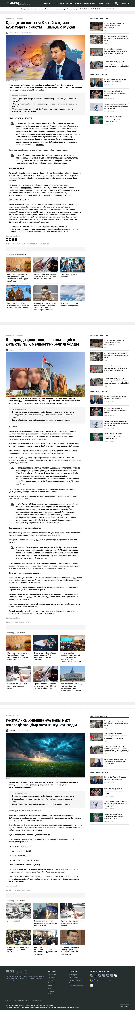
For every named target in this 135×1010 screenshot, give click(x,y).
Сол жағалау (60, 3)
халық (14, 244)
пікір (18, 244)
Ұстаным (99, 3)
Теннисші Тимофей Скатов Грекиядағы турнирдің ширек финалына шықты (114, 119)
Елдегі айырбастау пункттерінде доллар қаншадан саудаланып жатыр (41, 420)
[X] (13, 239)
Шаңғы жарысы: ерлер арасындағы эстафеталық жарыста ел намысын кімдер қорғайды (116, 106)
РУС (127, 3)
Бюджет (69, 3)
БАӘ (16, 622)
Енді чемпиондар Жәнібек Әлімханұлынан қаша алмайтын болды (115, 93)
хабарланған (26, 188)
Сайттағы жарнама (75, 980)
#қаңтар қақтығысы (29, 9)
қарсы (68, 195)
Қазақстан (9, 622)
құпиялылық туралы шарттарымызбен (49, 1007)
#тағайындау (72, 9)
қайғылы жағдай (25, 622)
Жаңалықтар (48, 3)
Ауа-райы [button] (109, 9)
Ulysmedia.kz (37, 90)
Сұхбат (107, 3)
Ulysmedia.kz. (64, 403)
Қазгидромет (27, 890)
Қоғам (92, 3)
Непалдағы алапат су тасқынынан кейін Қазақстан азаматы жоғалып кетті (116, 38)
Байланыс (72, 983)
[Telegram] (10, 239)
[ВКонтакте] (7, 239)
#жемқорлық (60, 9)
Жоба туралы (73, 975)
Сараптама (78, 3)
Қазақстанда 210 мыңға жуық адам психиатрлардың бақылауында (114, 25)
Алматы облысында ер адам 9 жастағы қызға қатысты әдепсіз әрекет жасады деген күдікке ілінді (116, 64)
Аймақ (86, 3)
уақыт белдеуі (32, 244)
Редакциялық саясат (76, 985)
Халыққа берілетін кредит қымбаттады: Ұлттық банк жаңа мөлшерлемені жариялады (115, 51)
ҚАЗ (123, 3)
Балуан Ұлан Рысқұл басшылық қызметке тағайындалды (115, 81)
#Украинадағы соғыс (45, 9)
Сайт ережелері (74, 977)
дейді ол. (40, 145)
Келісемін (124, 1006)
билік (23, 244)
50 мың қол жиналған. (26, 212)
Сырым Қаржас (15, 33)
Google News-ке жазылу (102, 980)
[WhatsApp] (16, 239)
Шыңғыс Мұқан (43, 244)
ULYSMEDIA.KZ (10, 18)
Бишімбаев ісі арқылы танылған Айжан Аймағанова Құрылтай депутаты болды (115, 761)
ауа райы (9, 890)
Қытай (8, 244)
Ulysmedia (13, 350)
